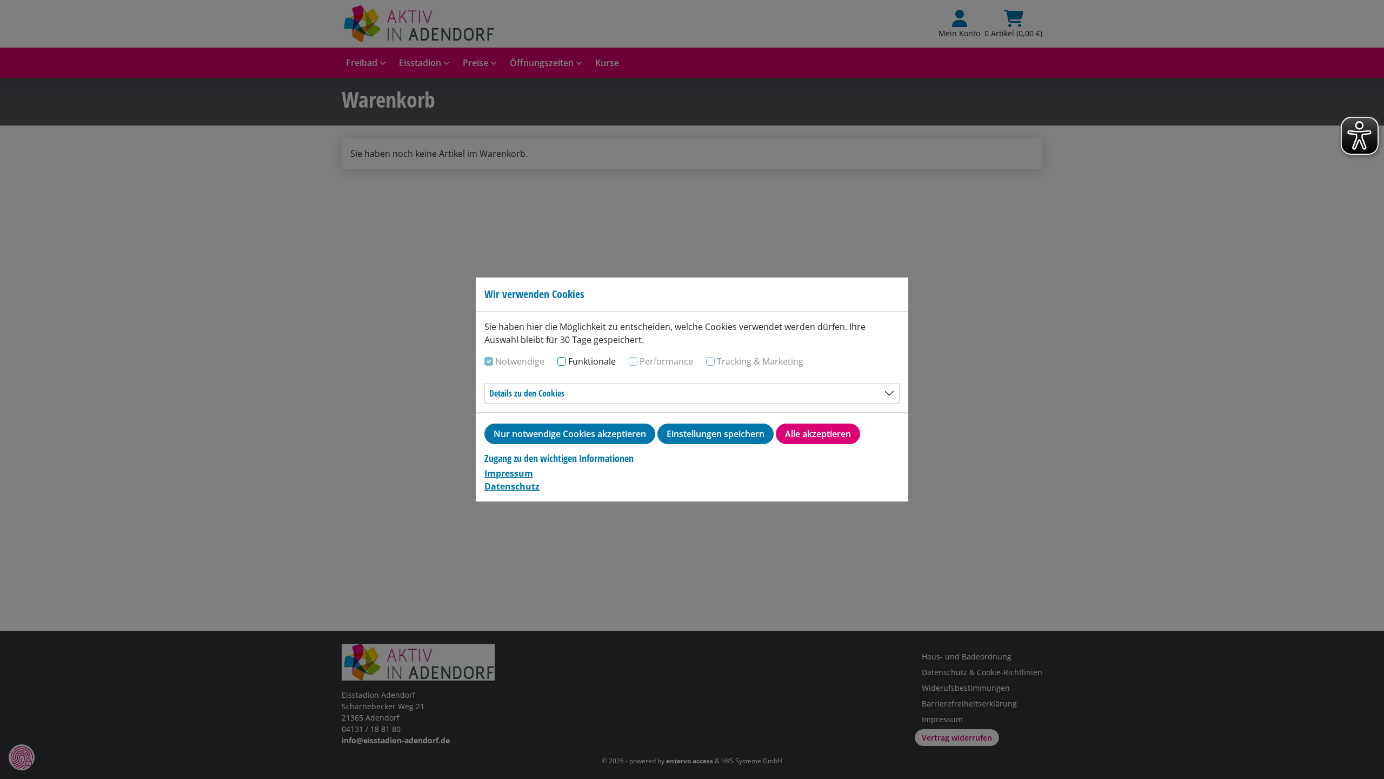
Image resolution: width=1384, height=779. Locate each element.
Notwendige (519, 361)
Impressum (508, 473)
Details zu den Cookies (526, 393)
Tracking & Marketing (760, 361)
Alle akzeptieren (818, 434)
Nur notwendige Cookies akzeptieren (570, 434)
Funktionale (592, 361)
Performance (666, 361)
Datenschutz (512, 486)
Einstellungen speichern (715, 434)
